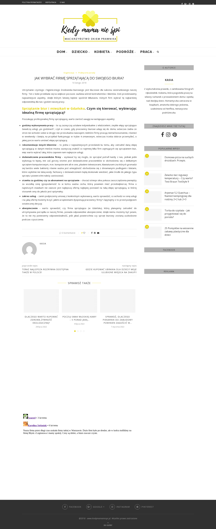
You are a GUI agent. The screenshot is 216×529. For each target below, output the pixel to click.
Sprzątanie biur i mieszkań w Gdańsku (53, 108)
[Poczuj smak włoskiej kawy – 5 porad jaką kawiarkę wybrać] (79, 301)
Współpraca (50, 2)
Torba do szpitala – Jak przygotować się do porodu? (177, 214)
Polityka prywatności (32, 2)
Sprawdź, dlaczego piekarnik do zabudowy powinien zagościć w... (118, 319)
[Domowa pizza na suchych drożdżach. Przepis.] (153, 161)
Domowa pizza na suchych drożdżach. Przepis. (179, 159)
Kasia (43, 243)
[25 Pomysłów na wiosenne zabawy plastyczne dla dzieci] (153, 232)
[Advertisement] (169, 299)
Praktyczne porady (86, 73)
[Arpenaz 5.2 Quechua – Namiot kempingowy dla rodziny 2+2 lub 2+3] (153, 197)
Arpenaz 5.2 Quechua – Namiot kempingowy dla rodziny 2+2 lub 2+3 (178, 196)
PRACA (146, 52)
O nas (62, 2)
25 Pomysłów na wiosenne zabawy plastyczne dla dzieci (179, 231)
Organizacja (68, 73)
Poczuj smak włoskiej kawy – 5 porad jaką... (79, 318)
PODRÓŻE (125, 52)
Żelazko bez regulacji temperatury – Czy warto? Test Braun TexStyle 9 (179, 178)
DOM (61, 52)
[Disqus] (79, 373)
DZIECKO (80, 52)
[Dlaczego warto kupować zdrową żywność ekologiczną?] (41, 301)
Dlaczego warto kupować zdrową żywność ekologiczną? (41, 319)
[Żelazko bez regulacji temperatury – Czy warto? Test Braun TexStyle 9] (153, 179)
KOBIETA (102, 52)
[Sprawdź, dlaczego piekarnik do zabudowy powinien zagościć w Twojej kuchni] (117, 301)
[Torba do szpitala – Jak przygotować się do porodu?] (153, 215)
